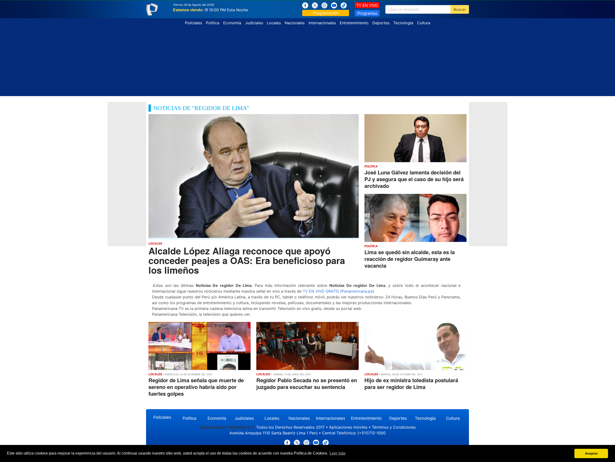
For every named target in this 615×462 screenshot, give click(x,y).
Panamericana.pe (357, 291)
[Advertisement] (307, 62)
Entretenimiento (354, 22)
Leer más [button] (337, 453)
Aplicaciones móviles (348, 427)
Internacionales (322, 22)
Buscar (460, 9)
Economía (232, 22)
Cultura (423, 22)
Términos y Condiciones (394, 427)
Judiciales (254, 22)
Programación (325, 13)
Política (212, 22)
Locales (274, 22)
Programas (367, 13)
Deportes (380, 22)
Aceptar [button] (591, 453)
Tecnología (403, 22)
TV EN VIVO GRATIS (321, 291)
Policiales (193, 22)
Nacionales (295, 22)
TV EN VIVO (367, 5)
